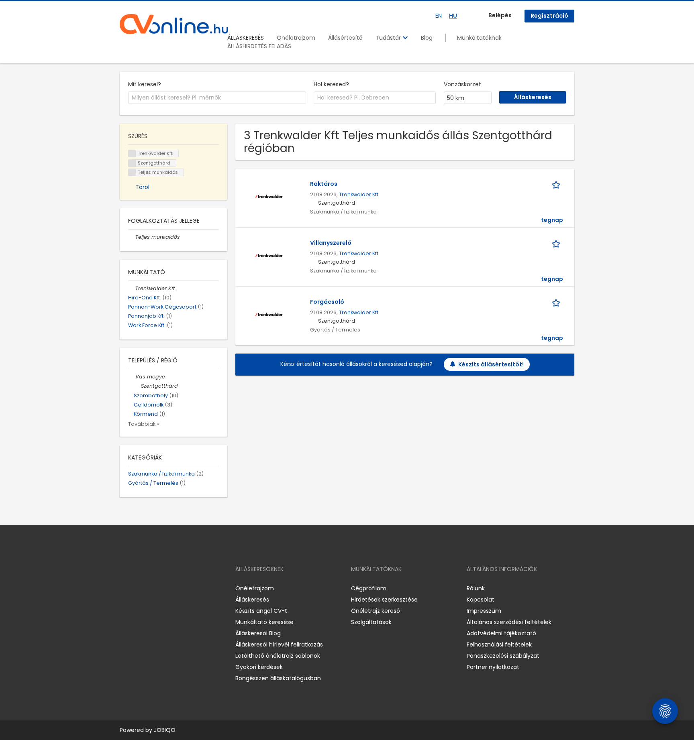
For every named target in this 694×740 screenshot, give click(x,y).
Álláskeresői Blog (258, 633)
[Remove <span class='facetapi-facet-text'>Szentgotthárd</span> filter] (132, 163)
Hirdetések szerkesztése (384, 600)
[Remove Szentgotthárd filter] (137, 385)
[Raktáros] (269, 196)
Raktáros (323, 184)
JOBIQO (165, 730)
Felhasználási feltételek (499, 644)
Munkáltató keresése (264, 622)
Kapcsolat (480, 600)
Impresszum (484, 611)
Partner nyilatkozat (493, 667)
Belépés (500, 15)
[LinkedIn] (152, 588)
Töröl (142, 187)
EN (438, 16)
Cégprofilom (368, 588)
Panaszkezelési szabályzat (503, 656)
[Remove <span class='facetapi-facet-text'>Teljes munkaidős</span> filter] (132, 172)
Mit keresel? (144, 84)
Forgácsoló (327, 302)
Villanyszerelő (330, 243)
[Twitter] (163, 588)
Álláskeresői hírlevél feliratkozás (279, 644)
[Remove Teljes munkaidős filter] (131, 237)
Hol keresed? (331, 84)
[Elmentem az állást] (557, 184)
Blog (427, 38)
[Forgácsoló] (269, 314)
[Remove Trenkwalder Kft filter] (131, 288)
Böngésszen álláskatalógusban (278, 678)
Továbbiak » (143, 424)
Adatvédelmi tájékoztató (501, 633)
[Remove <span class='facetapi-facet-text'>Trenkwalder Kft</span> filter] (132, 153)
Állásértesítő (345, 38)
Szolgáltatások (371, 622)
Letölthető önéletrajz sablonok (277, 656)
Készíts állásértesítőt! (491, 364)
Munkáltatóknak (479, 38)
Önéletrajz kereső (375, 611)
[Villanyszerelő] (269, 255)
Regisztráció (549, 16)
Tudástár (389, 38)
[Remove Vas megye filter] (131, 376)
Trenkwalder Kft (358, 194)
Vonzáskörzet (462, 84)
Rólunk (476, 588)
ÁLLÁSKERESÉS (245, 38)
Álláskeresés (252, 600)
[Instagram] (139, 588)
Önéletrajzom (296, 38)
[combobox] (217, 97)
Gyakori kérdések (259, 667)
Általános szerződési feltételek (509, 622)
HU (453, 16)
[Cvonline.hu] (174, 24)
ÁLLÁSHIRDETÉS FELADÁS (259, 46)
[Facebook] (125, 588)
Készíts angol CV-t (261, 611)
